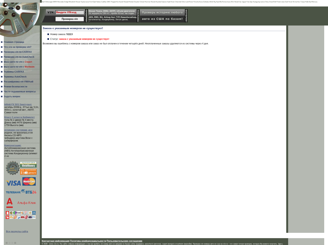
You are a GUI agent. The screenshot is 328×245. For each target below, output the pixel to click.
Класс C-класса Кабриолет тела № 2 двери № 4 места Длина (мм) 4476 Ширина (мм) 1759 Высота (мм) (20, 121)
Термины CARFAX (14, 71)
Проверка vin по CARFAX (18, 52)
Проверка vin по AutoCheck (19, 57)
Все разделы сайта (17, 231)
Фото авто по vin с (18, 62)
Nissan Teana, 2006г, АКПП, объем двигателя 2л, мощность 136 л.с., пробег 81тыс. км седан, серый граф (112, 12)
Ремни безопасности (15, 86)
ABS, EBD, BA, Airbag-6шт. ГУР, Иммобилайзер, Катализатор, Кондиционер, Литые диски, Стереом (113, 18)
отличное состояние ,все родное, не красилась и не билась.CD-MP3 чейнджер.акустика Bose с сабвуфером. (18, 135)
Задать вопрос (12, 96)
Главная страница (14, 42)
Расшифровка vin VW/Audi (18, 81)
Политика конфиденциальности (88, 241)
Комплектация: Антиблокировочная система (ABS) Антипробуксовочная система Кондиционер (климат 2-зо (20, 150)
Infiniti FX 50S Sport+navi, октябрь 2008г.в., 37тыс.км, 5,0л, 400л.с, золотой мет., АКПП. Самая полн (21, 108)
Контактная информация (55, 241)
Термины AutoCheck (15, 76)
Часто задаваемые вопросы (20, 91)
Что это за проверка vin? (17, 47)
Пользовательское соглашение (124, 241)
